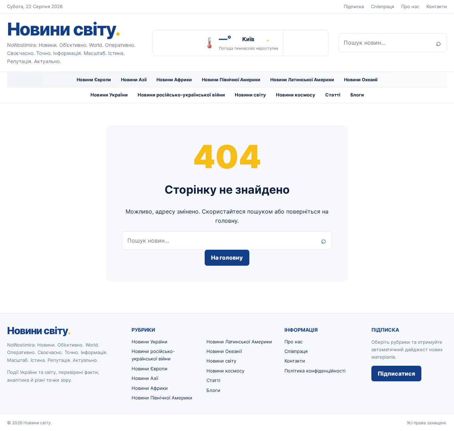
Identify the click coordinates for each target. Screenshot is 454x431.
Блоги (357, 95)
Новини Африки (174, 79)
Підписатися (396, 373)
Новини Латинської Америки (302, 79)
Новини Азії (133, 79)
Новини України (109, 95)
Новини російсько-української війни (181, 95)
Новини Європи (94, 79)
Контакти (436, 6)
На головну (227, 257)
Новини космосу (295, 95)
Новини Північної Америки (231, 79)
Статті (332, 95)
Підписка (354, 6)
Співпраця (382, 6)
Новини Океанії (360, 79)
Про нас (410, 6)
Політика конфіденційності (314, 371)
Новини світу (63, 29)
